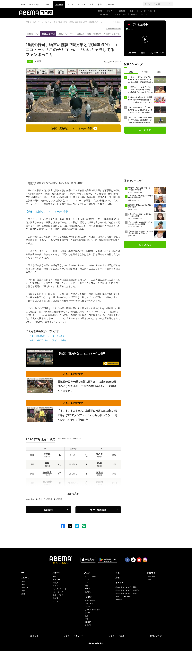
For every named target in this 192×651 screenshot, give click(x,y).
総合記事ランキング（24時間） (128, 590)
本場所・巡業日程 (111, 33)
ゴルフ (132, 11)
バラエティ (89, 603)
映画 (86, 616)
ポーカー (110, 4)
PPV (149, 579)
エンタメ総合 (90, 600)
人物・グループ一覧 (123, 596)
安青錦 (99, 472)
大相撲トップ (33, 33)
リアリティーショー (92, 610)
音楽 (86, 619)
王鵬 (99, 491)
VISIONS (151, 576)
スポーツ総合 (120, 14)
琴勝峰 (47, 453)
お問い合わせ (156, 635)
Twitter (133, 559)
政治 (23, 591)
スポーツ (59, 4)
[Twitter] (68, 526)
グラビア (88, 625)
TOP (23, 4)
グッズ (87, 583)
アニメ (70, 4)
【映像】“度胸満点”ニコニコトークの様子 (47, 211)
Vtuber (87, 589)
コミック (88, 579)
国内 (23, 581)
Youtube (139, 559)
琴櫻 (99, 463)
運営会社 (34, 635)
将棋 (91, 4)
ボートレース (104, 14)
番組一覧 (119, 600)
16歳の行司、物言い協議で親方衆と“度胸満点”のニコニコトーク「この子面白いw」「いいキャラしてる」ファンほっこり (108, 22)
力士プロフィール (66, 33)
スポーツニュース (39, 22)
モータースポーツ (148, 11)
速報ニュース (48, 33)
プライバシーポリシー (73, 635)
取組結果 (80, 33)
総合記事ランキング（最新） (126, 587)
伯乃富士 (47, 491)
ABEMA (50, 311)
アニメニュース (90, 576)
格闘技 (134, 14)
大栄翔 (99, 481)
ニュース (47, 4)
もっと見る (145, 130)
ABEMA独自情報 (113, 28)
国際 (23, 584)
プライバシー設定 (116, 635)
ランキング (34, 4)
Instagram (145, 559)
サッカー (111, 11)
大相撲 (122, 11)
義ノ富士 (47, 481)
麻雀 (100, 4)
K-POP (87, 607)
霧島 (47, 463)
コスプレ (88, 592)
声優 (86, 586)
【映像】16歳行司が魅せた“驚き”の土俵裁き (47, 340)
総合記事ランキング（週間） (126, 593)
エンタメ (81, 4)
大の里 (99, 453)
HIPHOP (88, 622)
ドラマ (87, 613)
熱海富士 (47, 472)
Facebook (127, 559)
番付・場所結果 (94, 33)
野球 (100, 11)
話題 (23, 594)
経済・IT (25, 587)
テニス (144, 14)
